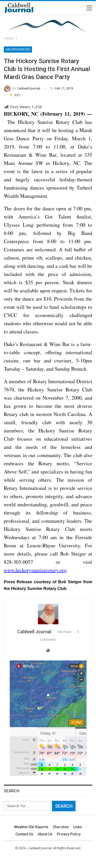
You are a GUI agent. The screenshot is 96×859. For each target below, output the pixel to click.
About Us (45, 834)
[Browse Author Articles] (48, 614)
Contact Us (24, 834)
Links (77, 827)
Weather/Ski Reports (31, 827)
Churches (61, 827)
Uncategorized (18, 49)
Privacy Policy (69, 834)
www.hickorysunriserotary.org (35, 570)
